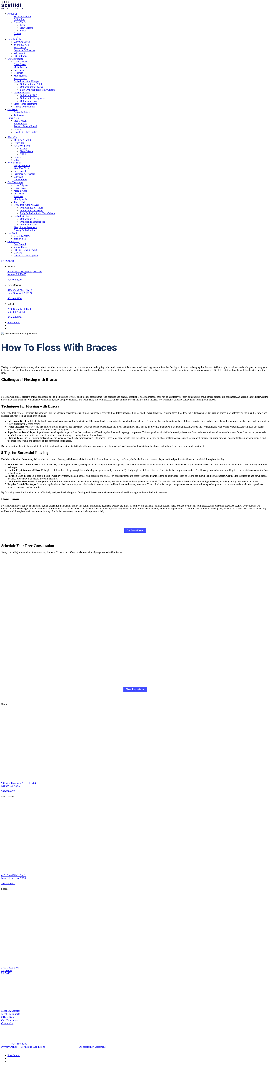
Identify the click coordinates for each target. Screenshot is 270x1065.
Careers (17, 33)
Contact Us (13, 118)
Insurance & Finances (24, 50)
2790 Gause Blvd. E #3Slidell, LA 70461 (19, 310)
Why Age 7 (19, 53)
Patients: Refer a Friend (25, 126)
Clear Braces (20, 64)
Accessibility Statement (92, 1046)
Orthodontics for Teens (31, 87)
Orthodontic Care (28, 101)
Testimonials (20, 115)
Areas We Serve (22, 22)
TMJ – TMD (20, 78)
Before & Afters (22, 112)
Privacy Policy (9, 1046)
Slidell (23, 30)
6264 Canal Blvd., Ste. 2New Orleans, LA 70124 (20, 291)
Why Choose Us (22, 42)
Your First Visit (21, 44)
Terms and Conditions (33, 1046)
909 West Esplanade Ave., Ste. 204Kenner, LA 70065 (25, 273)
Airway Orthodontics (24, 106)
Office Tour (19, 19)
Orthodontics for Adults (31, 84)
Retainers (18, 72)
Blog (16, 36)
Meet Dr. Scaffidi (22, 16)
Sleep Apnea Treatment (25, 103)
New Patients (14, 39)
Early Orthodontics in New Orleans (37, 89)
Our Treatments (15, 58)
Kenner (23, 25)
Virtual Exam (20, 123)
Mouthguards (20, 75)
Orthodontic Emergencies (32, 98)
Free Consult (20, 47)
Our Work (13, 109)
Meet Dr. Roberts (10, 1013)
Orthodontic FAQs (29, 95)
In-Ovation (19, 70)
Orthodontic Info (22, 92)
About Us (12, 13)
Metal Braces (20, 67)
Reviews (18, 129)
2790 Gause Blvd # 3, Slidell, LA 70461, (10, 970)
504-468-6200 (15, 279)
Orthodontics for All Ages (26, 81)
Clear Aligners (21, 61)
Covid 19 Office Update (26, 132)
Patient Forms (20, 56)
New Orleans (26, 27)
